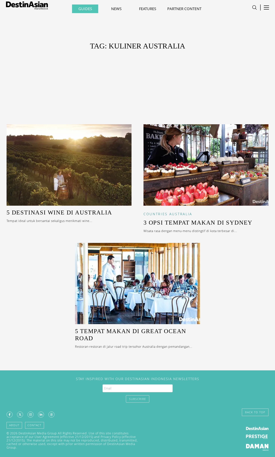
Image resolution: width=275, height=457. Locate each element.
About (14, 425)
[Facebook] (10, 415)
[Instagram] (30, 415)
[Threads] (51, 415)
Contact (34, 425)
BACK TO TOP (255, 412)
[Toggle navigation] (254, 7)
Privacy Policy (111, 437)
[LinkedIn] (41, 415)
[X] (20, 415)
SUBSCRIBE (137, 399)
